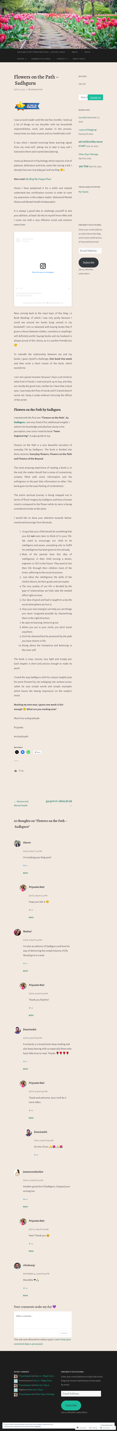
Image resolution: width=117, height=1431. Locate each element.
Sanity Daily (79, 59)
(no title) (83, 117)
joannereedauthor (33, 1171)
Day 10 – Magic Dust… (45, 1376)
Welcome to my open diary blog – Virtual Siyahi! (41, 52)
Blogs (87, 52)
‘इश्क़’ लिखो (84, 166)
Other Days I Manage (88, 154)
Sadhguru (19, 422)
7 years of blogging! (88, 130)
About (75, 52)
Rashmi (27, 931)
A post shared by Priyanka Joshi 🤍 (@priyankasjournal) (43, 303)
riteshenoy (29, 1265)
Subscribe (88, 262)
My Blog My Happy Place (38, 179)
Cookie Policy (38, 1426)
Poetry (20, 59)
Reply (25, 873)
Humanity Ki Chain (40, 59)
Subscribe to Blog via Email (90, 225)
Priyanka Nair (37, 886)
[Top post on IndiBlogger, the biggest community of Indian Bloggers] (27, 110)
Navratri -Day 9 (42, 1385)
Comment (64, 1333)
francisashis (29, 1029)
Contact (61, 59)
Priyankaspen (35, 90)
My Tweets (83, 192)
